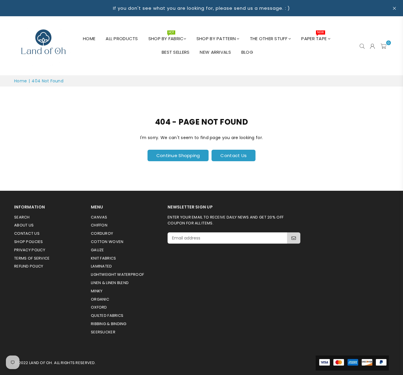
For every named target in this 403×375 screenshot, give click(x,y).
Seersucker (103, 332)
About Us (24, 225)
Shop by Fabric (166, 37)
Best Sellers (175, 52)
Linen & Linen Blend (110, 283)
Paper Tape (314, 37)
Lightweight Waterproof (117, 274)
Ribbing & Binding (109, 324)
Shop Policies (28, 241)
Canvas (99, 217)
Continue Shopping (178, 155)
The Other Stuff (269, 38)
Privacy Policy (29, 250)
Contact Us (233, 155)
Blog (247, 52)
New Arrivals (215, 52)
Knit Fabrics (103, 258)
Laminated (101, 266)
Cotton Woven (107, 241)
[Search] (362, 45)
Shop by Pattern (216, 38)
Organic (100, 299)
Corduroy (102, 233)
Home (89, 38)
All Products (122, 38)
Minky (96, 291)
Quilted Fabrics (107, 315)
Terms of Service (32, 258)
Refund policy (28, 266)
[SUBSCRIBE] (293, 238)
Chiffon (99, 225)
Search (22, 217)
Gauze (97, 250)
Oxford (99, 307)
